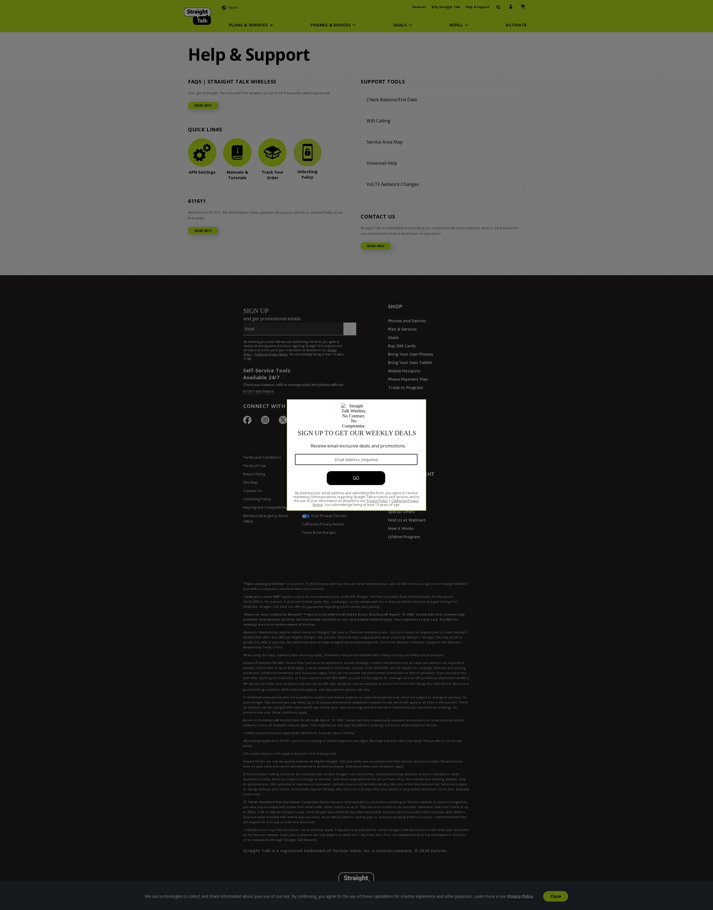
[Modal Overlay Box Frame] (356, 455)
